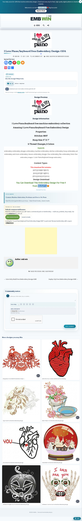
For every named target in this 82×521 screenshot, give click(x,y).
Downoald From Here (41, 189)
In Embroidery (42, 8)
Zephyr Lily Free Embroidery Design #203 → (63, 279)
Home (43, 271)
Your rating (13, 304)
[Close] (80, 1)
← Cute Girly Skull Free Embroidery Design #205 (20, 279)
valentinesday (49, 271)
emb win (17, 56)
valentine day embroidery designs (59, 56)
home (47, 56)
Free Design (38, 271)
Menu (37, 25)
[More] (23, 62)
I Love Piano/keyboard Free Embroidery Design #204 (35, 51)
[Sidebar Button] (48, 25)
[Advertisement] (41, 241)
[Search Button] (44, 25)
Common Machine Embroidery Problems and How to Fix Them (26, 197)
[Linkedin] (10, 62)
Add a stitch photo (15, 309)
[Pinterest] (14, 62)
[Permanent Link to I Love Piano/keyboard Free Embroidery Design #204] (41, 40)
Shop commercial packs (12, 217)
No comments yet (37, 56)
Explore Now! (41, 11)
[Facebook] (6, 62)
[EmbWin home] (41, 18)
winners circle (21, 92)
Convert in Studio (26, 217)
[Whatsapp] (18, 62)
